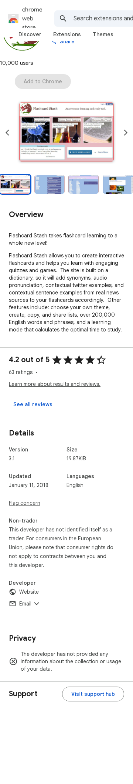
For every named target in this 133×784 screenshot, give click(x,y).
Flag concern (24, 503)
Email (25, 603)
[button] (66, 132)
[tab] (30, 34)
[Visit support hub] (93, 694)
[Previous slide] (7, 132)
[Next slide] (125, 132)
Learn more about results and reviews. (54, 384)
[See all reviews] (33, 404)
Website (29, 591)
